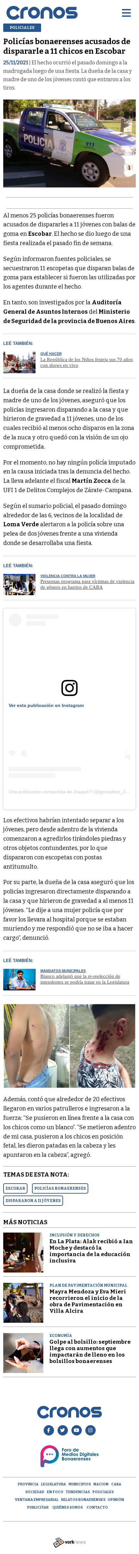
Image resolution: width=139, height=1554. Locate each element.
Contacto (97, 1507)
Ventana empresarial (37, 1500)
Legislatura (53, 1484)
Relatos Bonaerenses (83, 1500)
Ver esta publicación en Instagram (46, 705)
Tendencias (78, 1492)
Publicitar (37, 1507)
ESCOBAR (15, 1188)
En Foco (55, 1492)
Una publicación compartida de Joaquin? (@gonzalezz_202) (70, 791)
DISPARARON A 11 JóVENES (33, 1200)
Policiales (103, 1492)
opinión (116, 1500)
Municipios (80, 1484)
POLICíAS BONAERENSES (60, 1188)
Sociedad (34, 1492)
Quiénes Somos (67, 1507)
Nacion (101, 1484)
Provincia (28, 1484)
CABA (116, 1484)
